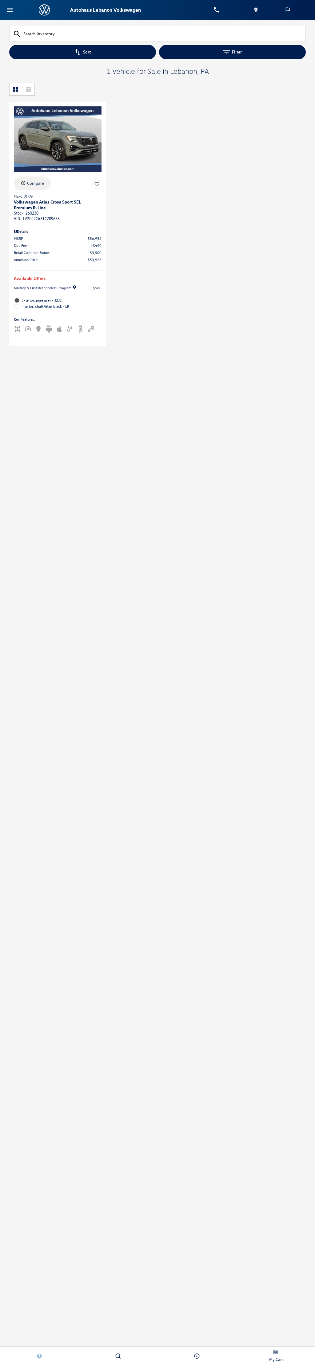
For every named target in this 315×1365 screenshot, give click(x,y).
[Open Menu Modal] (10, 10)
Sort (87, 51)
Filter (237, 51)
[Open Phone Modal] (216, 10)
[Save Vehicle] (97, 184)
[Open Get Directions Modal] (256, 10)
